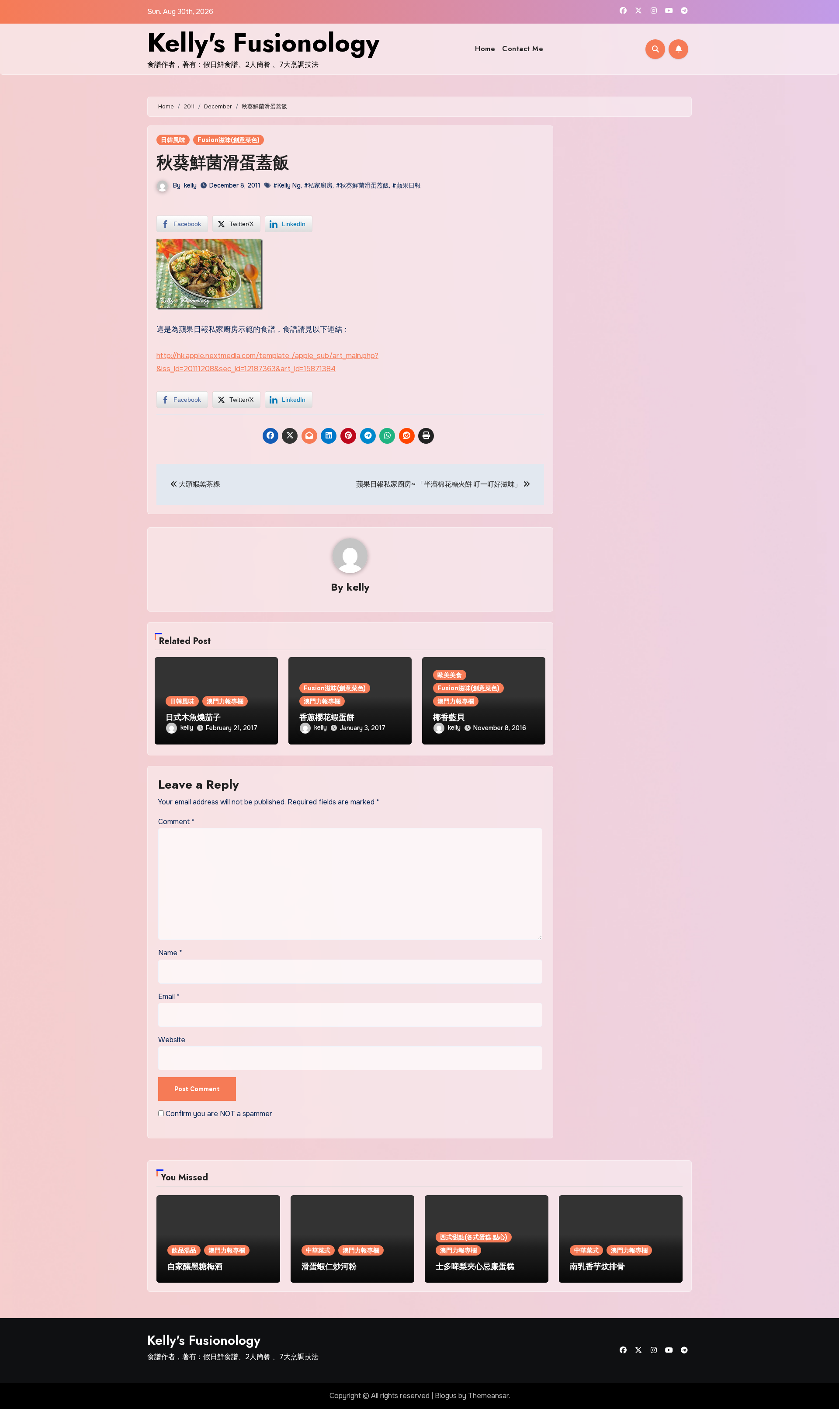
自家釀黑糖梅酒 (194, 1266)
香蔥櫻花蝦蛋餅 (326, 717)
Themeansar (488, 1395)
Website (171, 1039)
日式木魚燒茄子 (193, 717)
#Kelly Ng (287, 185)
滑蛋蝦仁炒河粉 (329, 1266)
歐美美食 (449, 675)
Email (169, 996)
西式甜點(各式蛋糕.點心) (473, 1237)
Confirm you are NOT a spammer (218, 1113)
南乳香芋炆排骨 (597, 1266)
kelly (190, 185)
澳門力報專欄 (225, 701)
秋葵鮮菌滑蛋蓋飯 (222, 162)
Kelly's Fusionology (263, 43)
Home (485, 49)
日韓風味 (173, 140)
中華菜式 (318, 1250)
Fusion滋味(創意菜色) (229, 140)
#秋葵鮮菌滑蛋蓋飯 (362, 185)
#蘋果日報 (406, 185)
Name (170, 952)
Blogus (446, 1395)
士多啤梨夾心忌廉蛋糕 (475, 1266)
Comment (176, 821)
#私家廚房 (318, 185)
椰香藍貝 (449, 717)
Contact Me (522, 49)
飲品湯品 (184, 1250)
